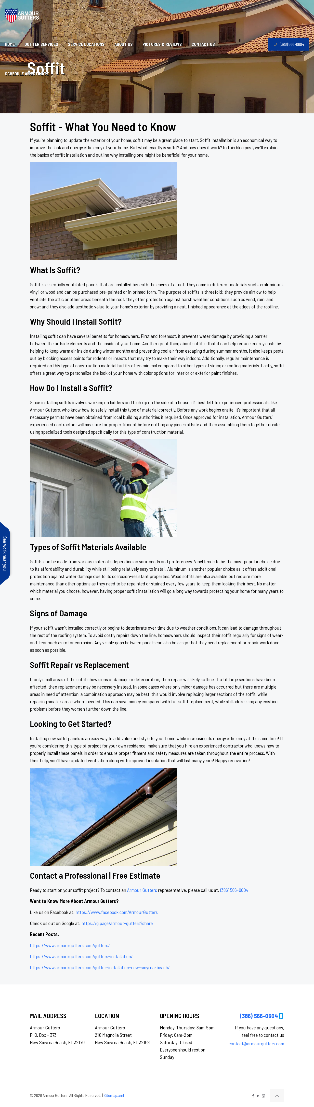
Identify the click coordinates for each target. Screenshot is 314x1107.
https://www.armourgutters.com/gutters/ (70, 945)
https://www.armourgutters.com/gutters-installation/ (81, 956)
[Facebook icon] (253, 1095)
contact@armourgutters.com (256, 1043)
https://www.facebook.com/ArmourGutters (117, 912)
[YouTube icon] (258, 1095)
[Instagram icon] (263, 1095)
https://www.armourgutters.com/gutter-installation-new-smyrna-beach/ (100, 967)
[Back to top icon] (277, 1095)
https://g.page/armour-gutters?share (117, 923)
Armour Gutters (142, 890)
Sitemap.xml (114, 1095)
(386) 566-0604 (292, 44)
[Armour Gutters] (22, 14)
